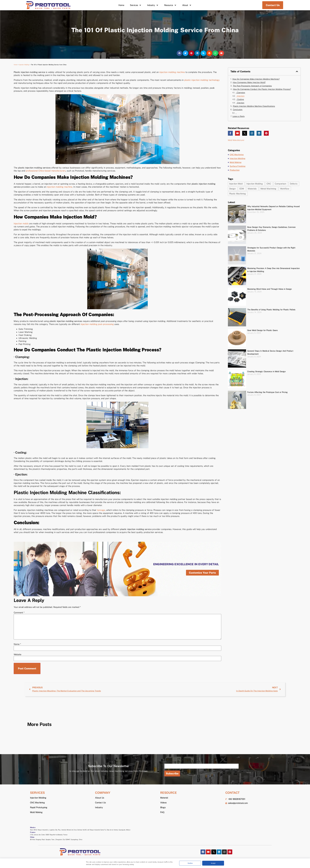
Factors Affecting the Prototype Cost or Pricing (267, 392)
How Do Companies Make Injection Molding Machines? (256, 79)
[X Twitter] (244, 133)
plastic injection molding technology (202, 80)
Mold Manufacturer (236, 140)
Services (134, 5)
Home (121, 5)
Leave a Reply (238, 116)
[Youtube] (237, 133)
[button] (179, 53)
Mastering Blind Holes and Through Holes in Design (269, 289)
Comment (19, 612)
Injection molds (21, 223)
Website (17, 654)
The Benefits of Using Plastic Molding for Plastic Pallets (271, 309)
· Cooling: (240, 99)
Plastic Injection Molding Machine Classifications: (254, 106)
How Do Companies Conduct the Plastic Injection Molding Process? (262, 89)
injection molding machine (172, 72)
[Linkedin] (259, 133)
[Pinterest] (266, 133)
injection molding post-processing (97, 324)
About (185, 5)
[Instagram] (251, 133)
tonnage (101, 510)
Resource (168, 5)
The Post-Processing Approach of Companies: (252, 86)
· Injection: (240, 96)
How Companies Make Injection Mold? (249, 82)
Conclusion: (238, 109)
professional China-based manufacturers (46, 170)
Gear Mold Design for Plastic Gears (262, 330)
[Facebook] (203, 851)
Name (17, 644)
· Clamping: (240, 92)
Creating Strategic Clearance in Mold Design (266, 371)
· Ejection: (240, 103)
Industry (151, 5)
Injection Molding (24, 65)
